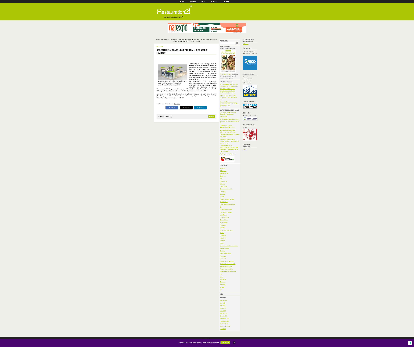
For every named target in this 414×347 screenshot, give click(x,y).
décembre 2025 (224, 318)
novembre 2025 (224, 321)
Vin (221, 289)
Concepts (223, 191)
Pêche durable (224, 248)
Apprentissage (224, 173)
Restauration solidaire (226, 269)
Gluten (222, 233)
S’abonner (226, 1)
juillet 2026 (223, 300)
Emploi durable (224, 217)
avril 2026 (223, 308)
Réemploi (223, 258)
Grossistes (223, 235)
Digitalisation (224, 202)
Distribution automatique (227, 204)
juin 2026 (222, 303)
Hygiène (222, 240)
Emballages (223, 215)
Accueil (182, 1)
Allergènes (223, 171)
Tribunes (222, 284)
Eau (221, 207)
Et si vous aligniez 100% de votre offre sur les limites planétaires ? (229, 121)
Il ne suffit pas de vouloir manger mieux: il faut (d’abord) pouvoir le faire (229, 141)
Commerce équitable (226, 189)
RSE (221, 274)
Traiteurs (222, 282)
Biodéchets (223, 181)
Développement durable (227, 199)
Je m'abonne (225, 343)
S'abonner (246, 44)
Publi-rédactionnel (225, 253)
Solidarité (223, 279)
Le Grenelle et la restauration (229, 246)
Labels (222, 243)
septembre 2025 (225, 326)
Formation (223, 225)
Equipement (177, 104)
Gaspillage (223, 227)
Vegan (222, 287)
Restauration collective (227, 261)
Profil (203, 1)
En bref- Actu (224, 220)
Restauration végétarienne (228, 271)
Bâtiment (223, 176)
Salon (221, 277)
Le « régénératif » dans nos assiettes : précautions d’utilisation (228, 114)
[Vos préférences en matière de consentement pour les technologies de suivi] (410, 343)
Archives (193, 1)
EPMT (244, 149)
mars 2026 (223, 311)
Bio (221, 178)
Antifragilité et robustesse (228, 154)
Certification (223, 186)
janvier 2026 (223, 316)
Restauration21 (207, 11)
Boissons (222, 184)
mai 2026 (222, 305)
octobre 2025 (224, 324)
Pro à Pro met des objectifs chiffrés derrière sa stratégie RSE (228, 97)
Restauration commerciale (228, 264)
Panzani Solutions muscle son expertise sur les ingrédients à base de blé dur (229, 103)
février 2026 (223, 313)
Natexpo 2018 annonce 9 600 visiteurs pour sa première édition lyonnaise (177, 39)
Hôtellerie (223, 238)
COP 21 (222, 197)
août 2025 (223, 329)
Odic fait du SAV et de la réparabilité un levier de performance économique (227, 91)
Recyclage (223, 256)
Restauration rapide (226, 266)
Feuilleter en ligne (225, 74)
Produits (222, 251)
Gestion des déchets (226, 230)
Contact (214, 1)
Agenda (222, 168)
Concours (222, 194)
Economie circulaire (226, 209)
